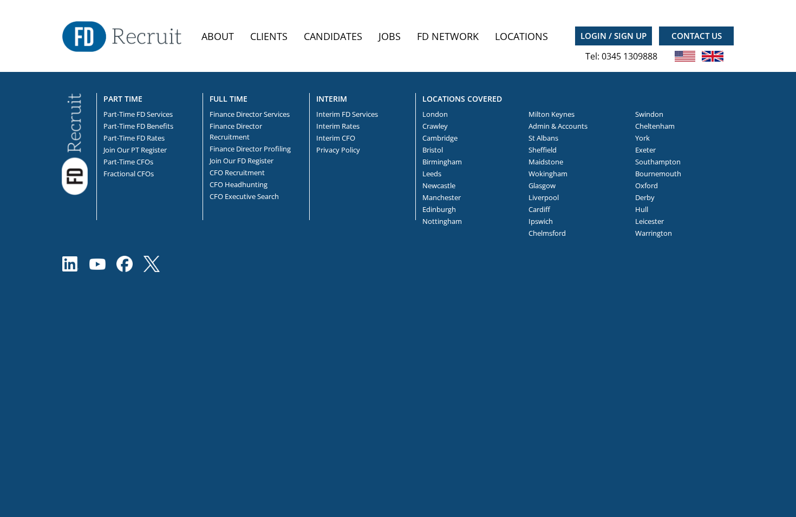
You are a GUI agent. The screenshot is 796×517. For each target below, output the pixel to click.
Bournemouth (658, 173)
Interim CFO (335, 138)
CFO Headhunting (238, 184)
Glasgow (542, 185)
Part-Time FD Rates (134, 138)
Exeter (645, 150)
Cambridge (440, 138)
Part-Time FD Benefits (138, 126)
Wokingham (548, 173)
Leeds (431, 173)
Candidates (333, 36)
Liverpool (544, 197)
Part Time (122, 99)
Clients (269, 36)
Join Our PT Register (135, 150)
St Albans (543, 138)
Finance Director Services (250, 114)
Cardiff (539, 209)
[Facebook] (124, 264)
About (217, 36)
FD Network (448, 36)
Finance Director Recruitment (236, 131)
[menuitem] (217, 36)
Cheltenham (655, 126)
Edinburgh (439, 209)
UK (712, 56)
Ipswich (541, 221)
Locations (521, 36)
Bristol (432, 150)
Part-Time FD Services (138, 114)
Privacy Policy (338, 150)
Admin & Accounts (558, 126)
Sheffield (543, 150)
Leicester (649, 221)
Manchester (441, 197)
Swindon (649, 114)
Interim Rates (338, 126)
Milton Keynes (552, 114)
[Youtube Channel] (97, 264)
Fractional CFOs (128, 173)
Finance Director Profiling (250, 149)
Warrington (653, 233)
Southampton (658, 162)
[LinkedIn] (70, 264)
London (435, 114)
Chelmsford (547, 233)
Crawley (435, 126)
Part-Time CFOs (128, 162)
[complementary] (75, 143)
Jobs (390, 36)
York (642, 138)
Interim (331, 99)
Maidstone (546, 162)
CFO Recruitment (237, 172)
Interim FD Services (347, 114)
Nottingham (442, 221)
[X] (151, 264)
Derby (645, 197)
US (685, 56)
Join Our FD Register (241, 160)
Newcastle (438, 185)
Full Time (228, 99)
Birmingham (442, 162)
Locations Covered (462, 99)
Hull (641, 209)
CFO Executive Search (244, 196)
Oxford (646, 185)
